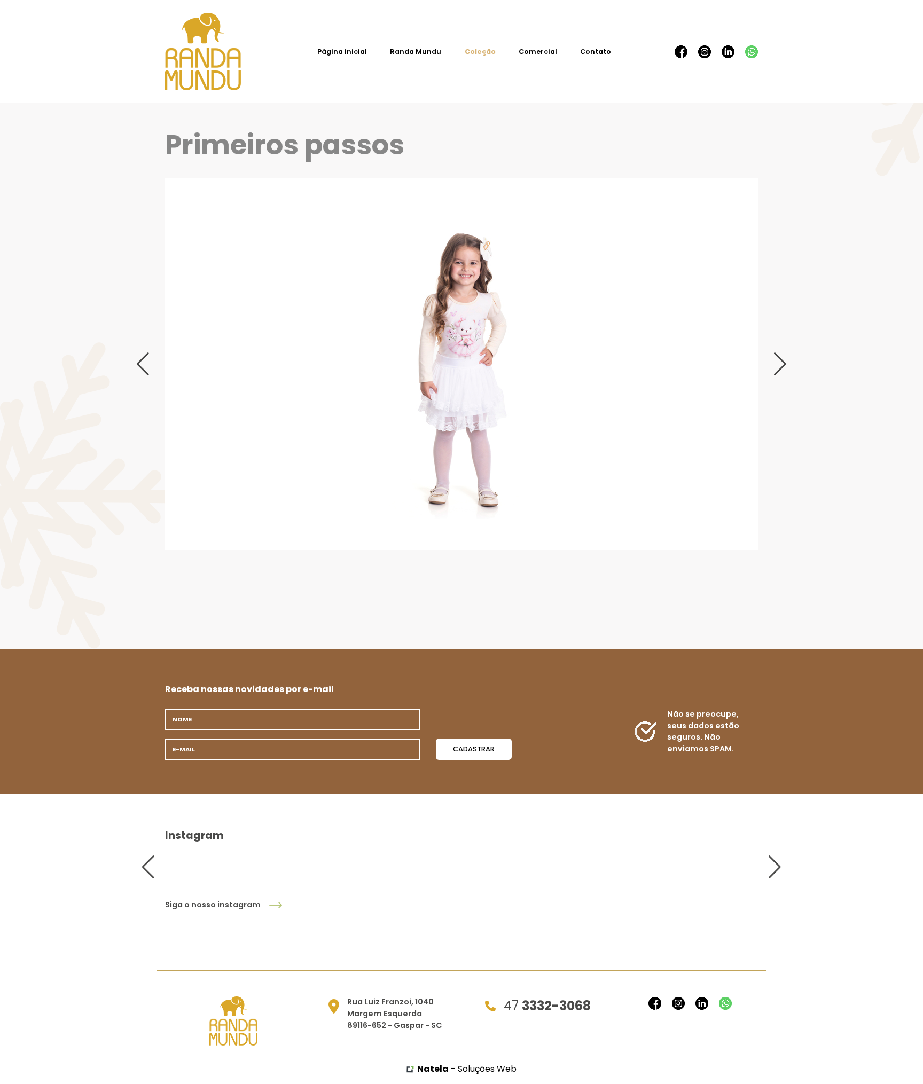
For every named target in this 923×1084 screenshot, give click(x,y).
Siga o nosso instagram (213, 904)
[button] (143, 364)
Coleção (480, 51)
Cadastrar (474, 748)
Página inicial (342, 51)
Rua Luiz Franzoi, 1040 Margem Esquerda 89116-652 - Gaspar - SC (394, 1013)
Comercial (538, 51)
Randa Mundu (415, 51)
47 (547, 1006)
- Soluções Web (467, 1069)
